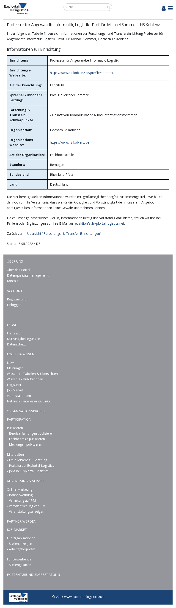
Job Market (15, 390)
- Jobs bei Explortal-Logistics (28, 471)
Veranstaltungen (19, 395)
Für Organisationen (21, 538)
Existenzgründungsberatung (33, 574)
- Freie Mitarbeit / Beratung (27, 460)
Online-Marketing (19, 489)
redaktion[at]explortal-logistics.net (99, 223)
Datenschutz (16, 344)
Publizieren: (15, 428)
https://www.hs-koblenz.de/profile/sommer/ (82, 73)
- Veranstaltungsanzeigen (25, 511)
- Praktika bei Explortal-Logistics (30, 465)
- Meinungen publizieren (24, 444)
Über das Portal (18, 270)
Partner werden (21, 521)
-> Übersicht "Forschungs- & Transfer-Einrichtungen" (62, 233)
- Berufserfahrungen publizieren (30, 433)
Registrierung (16, 299)
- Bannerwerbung (20, 495)
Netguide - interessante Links (28, 401)
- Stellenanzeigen (19, 543)
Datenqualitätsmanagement (28, 275)
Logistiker (14, 384)
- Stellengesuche (19, 565)
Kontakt (13, 281)
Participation (19, 419)
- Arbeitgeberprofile (21, 549)
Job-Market (17, 529)
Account (14, 290)
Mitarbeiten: (16, 454)
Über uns (15, 261)
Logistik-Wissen (20, 354)
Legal (12, 324)
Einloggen (14, 305)
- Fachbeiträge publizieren (26, 439)
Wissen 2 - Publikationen (25, 379)
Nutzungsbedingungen (23, 339)
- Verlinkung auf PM (21, 500)
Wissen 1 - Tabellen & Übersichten (33, 373)
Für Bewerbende (19, 559)
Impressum (15, 333)
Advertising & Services (26, 481)
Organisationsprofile (26, 411)
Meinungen (15, 368)
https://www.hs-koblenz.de (69, 142)
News (11, 362)
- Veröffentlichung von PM (26, 506)
